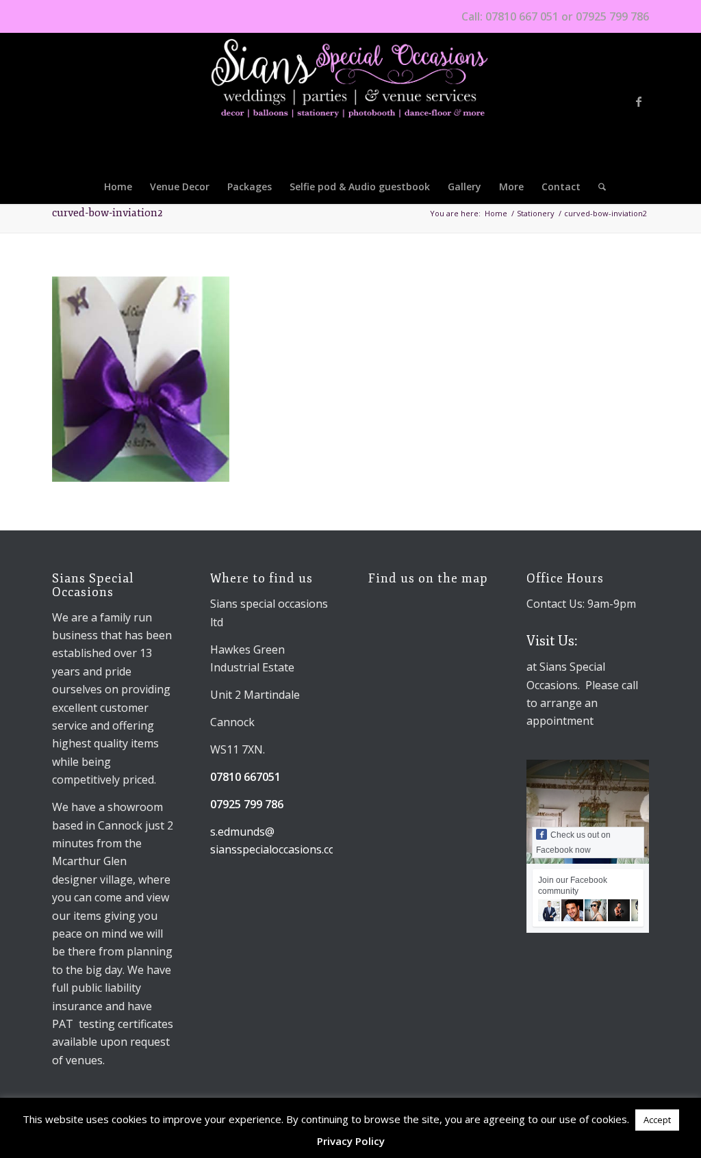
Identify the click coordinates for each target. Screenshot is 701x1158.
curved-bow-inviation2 (107, 213)
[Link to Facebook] (638, 101)
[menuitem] (118, 187)
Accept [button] (657, 1120)
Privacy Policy (351, 1141)
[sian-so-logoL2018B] (350, 101)
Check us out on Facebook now (573, 842)
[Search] (597, 187)
